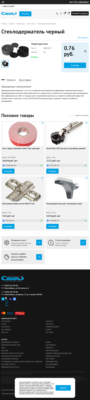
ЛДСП (3, 348)
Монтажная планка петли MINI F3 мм (18, 203)
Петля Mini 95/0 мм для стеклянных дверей (65, 148)
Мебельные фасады (53, 356)
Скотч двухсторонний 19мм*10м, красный (20, 148)
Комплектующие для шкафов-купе (58, 353)
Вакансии (49, 321)
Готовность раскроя (80, 13)
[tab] (3, 79)
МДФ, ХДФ (4, 351)
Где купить (5, 327)
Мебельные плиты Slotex (10, 367)
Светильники (51, 345)
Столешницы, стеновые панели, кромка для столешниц (21, 362)
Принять (63, 388)
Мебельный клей (52, 362)
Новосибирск (83, 2)
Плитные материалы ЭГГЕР (10, 345)
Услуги (3, 324)
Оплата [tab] (11, 80)
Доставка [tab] (25, 80)
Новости (4, 332)
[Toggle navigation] (3, 2)
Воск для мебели (52, 364)
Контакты (49, 324)
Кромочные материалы (9, 359)
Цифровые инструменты (10, 342)
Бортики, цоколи (52, 351)
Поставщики (6, 330)
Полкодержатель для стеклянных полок (64, 203)
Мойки (48, 342)
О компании (5, 321)
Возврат (49, 330)
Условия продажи (52, 327)
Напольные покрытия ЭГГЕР (11, 356)
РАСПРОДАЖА (50, 367)
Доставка (49, 332)
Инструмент (50, 359)
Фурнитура (50, 348)
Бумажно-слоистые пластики (12, 353)
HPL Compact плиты (8, 364)
